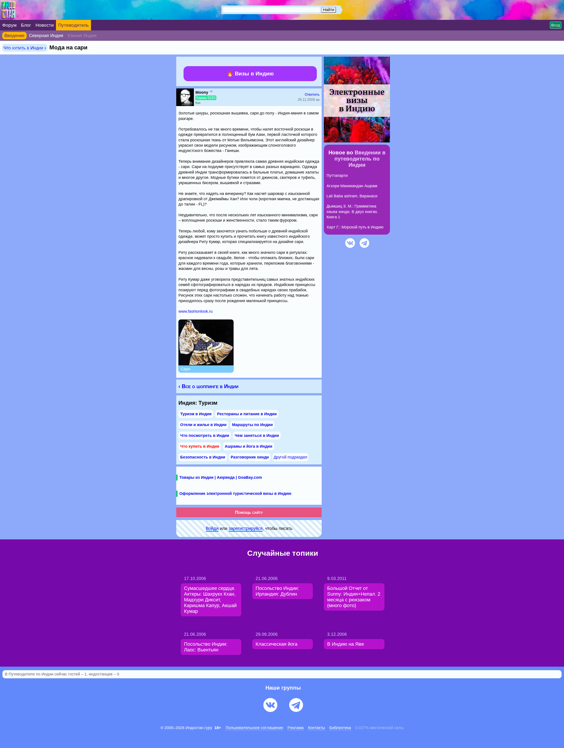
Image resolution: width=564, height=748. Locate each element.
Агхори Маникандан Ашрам (352, 186)
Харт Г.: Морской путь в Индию (355, 227)
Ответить (312, 94)
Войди (212, 528)
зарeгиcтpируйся (246, 528)
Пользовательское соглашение (254, 728)
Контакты (316, 728)
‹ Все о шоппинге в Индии (208, 386)
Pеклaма (296, 728)
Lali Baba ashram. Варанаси (352, 196)
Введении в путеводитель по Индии (360, 159)
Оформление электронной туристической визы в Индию (235, 493)
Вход (555, 25)
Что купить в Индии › (25, 47)
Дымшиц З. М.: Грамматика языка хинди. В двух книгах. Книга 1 (352, 211)
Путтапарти (337, 175)
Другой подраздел (290, 457)
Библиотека (340, 728)
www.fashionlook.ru (195, 311)
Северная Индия (46, 35)
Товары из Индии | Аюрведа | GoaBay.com (220, 477)
